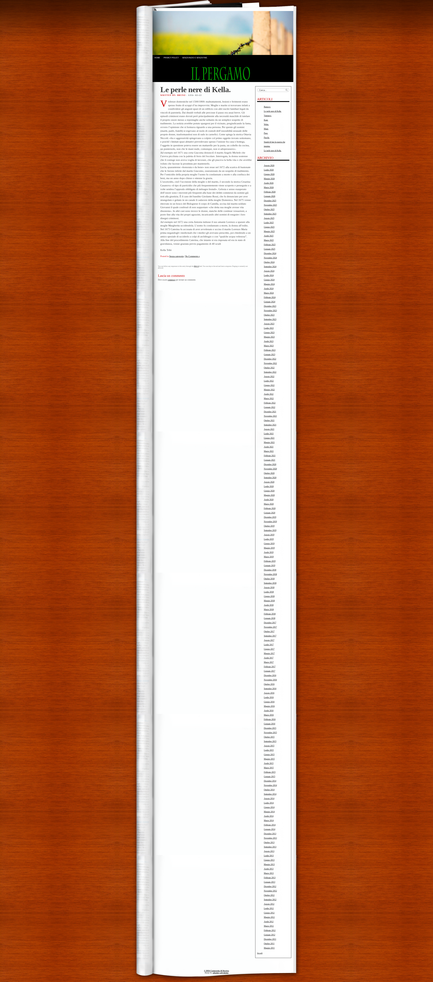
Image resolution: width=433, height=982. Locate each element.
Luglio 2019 (269, 539)
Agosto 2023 (269, 324)
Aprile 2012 (269, 921)
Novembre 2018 (270, 574)
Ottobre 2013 (269, 842)
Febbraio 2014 (270, 825)
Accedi (260, 953)
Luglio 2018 (269, 592)
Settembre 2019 (270, 530)
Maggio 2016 (269, 706)
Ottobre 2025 (269, 209)
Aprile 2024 (269, 288)
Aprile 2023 (269, 341)
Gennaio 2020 (269, 513)
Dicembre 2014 (270, 781)
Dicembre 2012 (270, 886)
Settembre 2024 (270, 266)
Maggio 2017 (269, 653)
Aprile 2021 (269, 447)
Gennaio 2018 (269, 618)
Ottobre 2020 (269, 473)
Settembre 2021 (270, 425)
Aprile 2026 (269, 183)
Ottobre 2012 (269, 895)
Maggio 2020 (269, 495)
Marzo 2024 (269, 293)
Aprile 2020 (269, 499)
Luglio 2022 (269, 381)
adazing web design (220, 973)
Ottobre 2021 (269, 420)
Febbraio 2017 (270, 666)
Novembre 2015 (270, 732)
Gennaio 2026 (269, 196)
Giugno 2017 (269, 649)
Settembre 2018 (270, 583)
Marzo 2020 (269, 504)
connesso (171, 280)
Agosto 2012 (269, 904)
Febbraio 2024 (270, 297)
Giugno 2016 (269, 702)
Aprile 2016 (269, 710)
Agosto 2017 (269, 640)
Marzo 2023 (269, 346)
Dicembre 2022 (270, 359)
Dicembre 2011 (270, 939)
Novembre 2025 (270, 205)
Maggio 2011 (269, 948)
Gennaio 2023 (269, 354)
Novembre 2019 (270, 521)
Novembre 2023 (270, 310)
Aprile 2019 (269, 552)
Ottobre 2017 (269, 631)
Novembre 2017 (270, 627)
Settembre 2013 (270, 847)
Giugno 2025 (269, 227)
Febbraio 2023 (270, 350)
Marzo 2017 (269, 662)
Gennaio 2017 (269, 671)
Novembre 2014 (270, 785)
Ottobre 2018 (269, 579)
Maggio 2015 (269, 759)
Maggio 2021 (269, 442)
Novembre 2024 (270, 258)
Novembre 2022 (270, 363)
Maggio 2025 (269, 231)
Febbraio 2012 (270, 930)
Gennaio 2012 (269, 935)
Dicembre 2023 (270, 306)
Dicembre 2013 (270, 834)
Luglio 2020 (269, 486)
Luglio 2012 (269, 908)
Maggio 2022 (269, 390)
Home (157, 58)
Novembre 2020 (270, 469)
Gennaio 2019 (269, 565)
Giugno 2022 (269, 385)
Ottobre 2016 (269, 684)
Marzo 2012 (269, 926)
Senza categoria (176, 256)
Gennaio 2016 (269, 724)
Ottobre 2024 (269, 262)
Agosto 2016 (269, 693)
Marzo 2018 (269, 609)
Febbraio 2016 (270, 719)
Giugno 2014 (269, 807)
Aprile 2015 (269, 763)
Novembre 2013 (270, 838)
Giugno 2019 (269, 543)
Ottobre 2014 (269, 790)
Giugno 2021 (269, 438)
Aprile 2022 (269, 394)
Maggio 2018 (269, 601)
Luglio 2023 (269, 328)
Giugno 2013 (269, 860)
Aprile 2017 (269, 658)
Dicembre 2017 (270, 623)
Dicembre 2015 (270, 728)
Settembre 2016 (270, 688)
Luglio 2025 (269, 222)
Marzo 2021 (269, 451)
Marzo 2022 (269, 398)
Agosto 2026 (269, 165)
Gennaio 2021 (269, 460)
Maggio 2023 (269, 337)
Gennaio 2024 (269, 302)
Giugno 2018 (269, 596)
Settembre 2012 (270, 899)
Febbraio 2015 (270, 772)
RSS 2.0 (196, 266)
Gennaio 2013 (269, 882)
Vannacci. (268, 115)
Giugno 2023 (269, 332)
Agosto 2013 (269, 851)
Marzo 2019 (269, 557)
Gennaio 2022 (269, 407)
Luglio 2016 (269, 697)
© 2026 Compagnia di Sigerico (216, 971)
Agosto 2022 (269, 376)
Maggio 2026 (269, 179)
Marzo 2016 (269, 715)
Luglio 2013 (269, 856)
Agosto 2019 (269, 535)
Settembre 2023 (270, 319)
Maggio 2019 (269, 548)
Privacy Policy (171, 58)
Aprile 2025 (269, 236)
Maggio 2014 (269, 812)
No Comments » (192, 256)
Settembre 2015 (270, 741)
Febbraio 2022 (270, 403)
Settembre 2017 (270, 636)
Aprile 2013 (269, 869)
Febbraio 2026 (270, 192)
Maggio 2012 (269, 917)
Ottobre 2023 (269, 315)
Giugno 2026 (269, 174)
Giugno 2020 (269, 491)
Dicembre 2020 (270, 464)
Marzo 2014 (269, 820)
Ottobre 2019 (269, 526)
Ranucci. (267, 107)
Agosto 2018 (269, 587)
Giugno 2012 (269, 913)
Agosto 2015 (269, 746)
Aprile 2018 (269, 605)
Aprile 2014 (269, 816)
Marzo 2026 (269, 187)
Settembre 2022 (270, 372)
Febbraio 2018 (270, 614)
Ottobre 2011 (269, 943)
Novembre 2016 (270, 680)
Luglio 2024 (269, 275)
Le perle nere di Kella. (272, 111)
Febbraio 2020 (270, 508)
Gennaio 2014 (269, 829)
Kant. (266, 120)
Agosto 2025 (269, 218)
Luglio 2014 (269, 803)
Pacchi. (267, 137)
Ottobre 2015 (269, 737)
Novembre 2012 (270, 891)
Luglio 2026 (269, 170)
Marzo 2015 (269, 768)
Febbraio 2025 (270, 244)
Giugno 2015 (269, 754)
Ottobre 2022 (269, 368)
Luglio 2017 (269, 645)
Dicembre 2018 (270, 570)
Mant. (266, 129)
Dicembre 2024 (270, 253)
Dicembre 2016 (270, 675)
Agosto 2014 (269, 798)
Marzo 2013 (269, 873)
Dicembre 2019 (270, 517)
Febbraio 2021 (270, 455)
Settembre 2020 (270, 477)
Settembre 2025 (270, 214)
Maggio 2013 (269, 864)
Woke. (266, 124)
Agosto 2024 (269, 271)
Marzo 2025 (269, 240)
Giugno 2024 (269, 280)
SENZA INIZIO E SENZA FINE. (195, 58)
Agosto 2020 (269, 482)
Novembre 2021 (270, 416)
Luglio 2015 (269, 750)
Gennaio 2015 (269, 776)
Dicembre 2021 (270, 412)
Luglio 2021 (269, 433)
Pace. (266, 133)
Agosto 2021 (269, 429)
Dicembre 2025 (270, 201)
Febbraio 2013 (270, 877)
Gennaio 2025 (269, 249)
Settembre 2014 (270, 794)
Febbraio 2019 (270, 561)
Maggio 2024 (269, 284)
